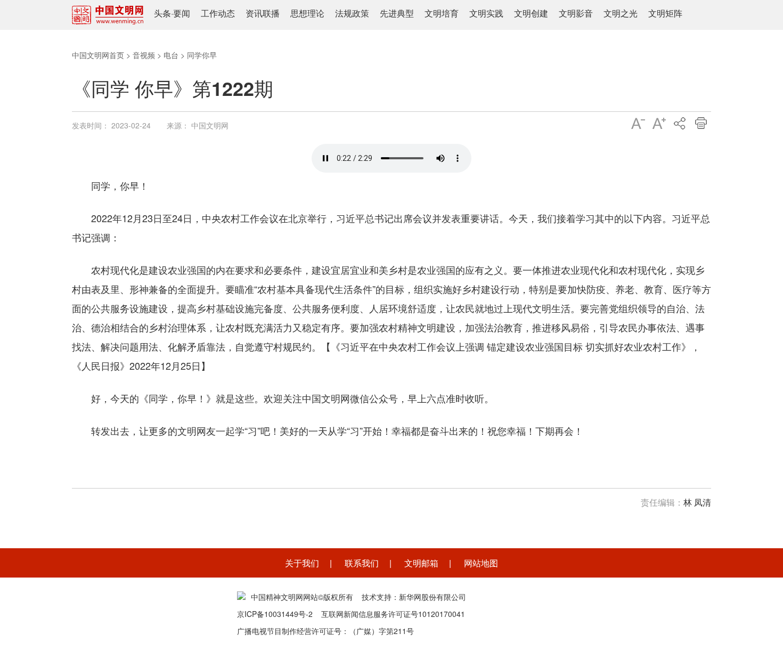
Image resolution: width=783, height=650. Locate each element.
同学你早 (202, 55)
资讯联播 (263, 13)
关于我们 (302, 563)
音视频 (144, 55)
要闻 (181, 13)
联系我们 (362, 563)
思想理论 (307, 13)
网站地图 (481, 563)
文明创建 (531, 13)
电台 (171, 55)
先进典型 (397, 13)
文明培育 (442, 13)
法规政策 (352, 13)
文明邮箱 (421, 563)
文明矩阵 (665, 13)
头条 (162, 13)
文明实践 (486, 13)
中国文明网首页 (98, 55)
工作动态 (218, 13)
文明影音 (576, 13)
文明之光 (620, 13)
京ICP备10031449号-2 (275, 613)
